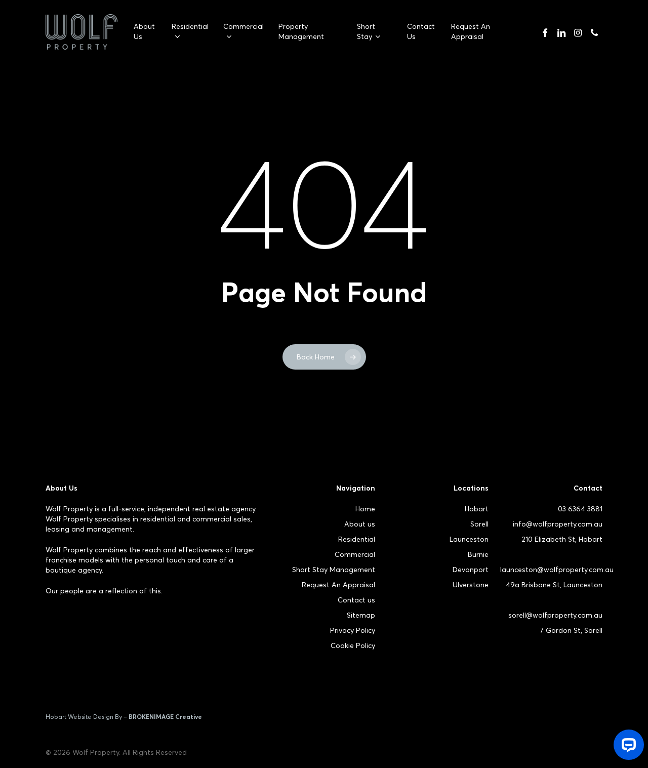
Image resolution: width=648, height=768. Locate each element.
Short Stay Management (333, 569)
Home (365, 508)
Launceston (469, 539)
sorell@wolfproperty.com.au (555, 615)
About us (359, 524)
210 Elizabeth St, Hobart (561, 539)
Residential (356, 539)
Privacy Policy (352, 630)
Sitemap (361, 615)
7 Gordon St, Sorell (571, 630)
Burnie (478, 554)
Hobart (477, 508)
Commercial (355, 554)
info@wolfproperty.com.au (557, 524)
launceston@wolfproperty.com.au (557, 569)
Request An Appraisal (338, 584)
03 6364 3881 (580, 508)
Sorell (479, 524)
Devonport (471, 569)
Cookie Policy (353, 645)
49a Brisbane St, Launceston (554, 584)
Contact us (356, 599)
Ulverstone (471, 584)
